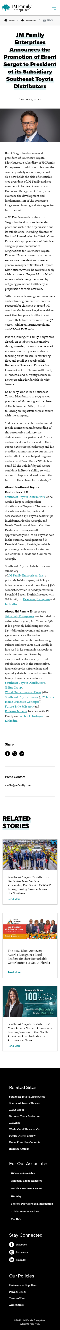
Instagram (43, 599)
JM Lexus (48, 697)
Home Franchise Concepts (22, 702)
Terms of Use (17, 1298)
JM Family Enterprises (19, 616)
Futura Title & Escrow (19, 706)
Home (11, 20)
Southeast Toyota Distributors (25, 497)
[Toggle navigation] (53, 6)
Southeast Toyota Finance (22, 697)
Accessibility (16, 1304)
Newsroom (31, 20)
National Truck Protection (24, 1116)
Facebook (29, 599)
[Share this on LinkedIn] (22, 755)
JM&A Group (13, 687)
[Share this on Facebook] (8, 755)
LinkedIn (11, 604)
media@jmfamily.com (18, 785)
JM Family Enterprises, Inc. (26, 575)
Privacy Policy (17, 1291)
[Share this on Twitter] (15, 755)
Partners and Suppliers (22, 1285)
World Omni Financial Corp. (23, 692)
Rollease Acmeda (16, 711)
